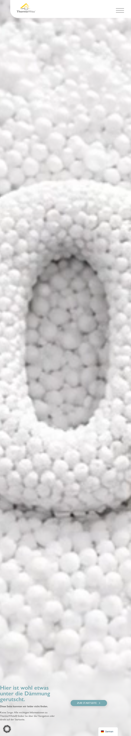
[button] (120, 10)
